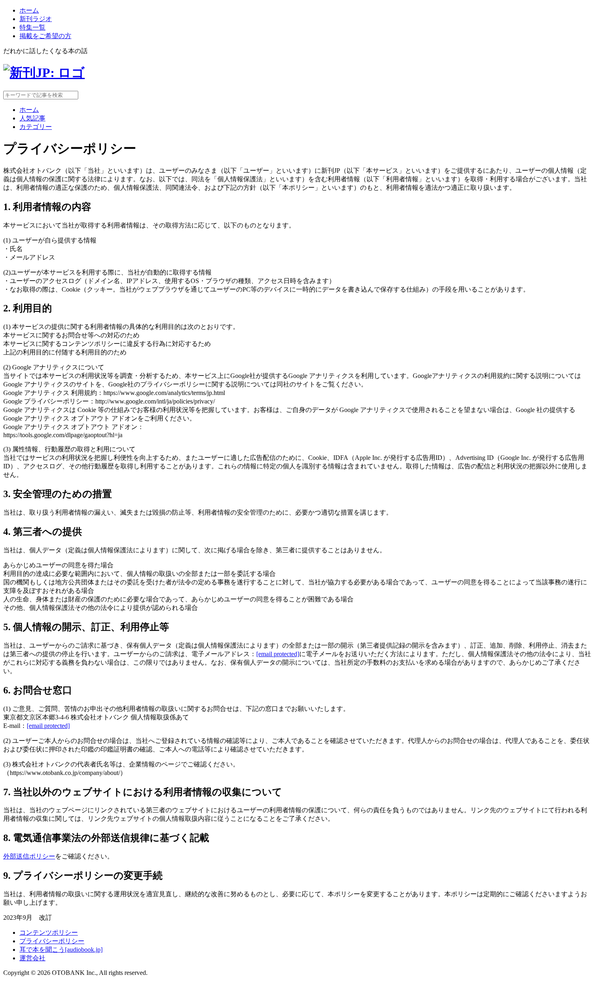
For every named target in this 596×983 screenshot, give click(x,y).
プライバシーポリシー (51, 941)
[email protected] (277, 653)
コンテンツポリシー (48, 932)
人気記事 (32, 118)
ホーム (29, 10)
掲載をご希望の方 (45, 35)
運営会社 (32, 958)
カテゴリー (35, 126)
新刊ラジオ (35, 18)
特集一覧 (32, 27)
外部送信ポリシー (29, 856)
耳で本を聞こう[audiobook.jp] (61, 949)
